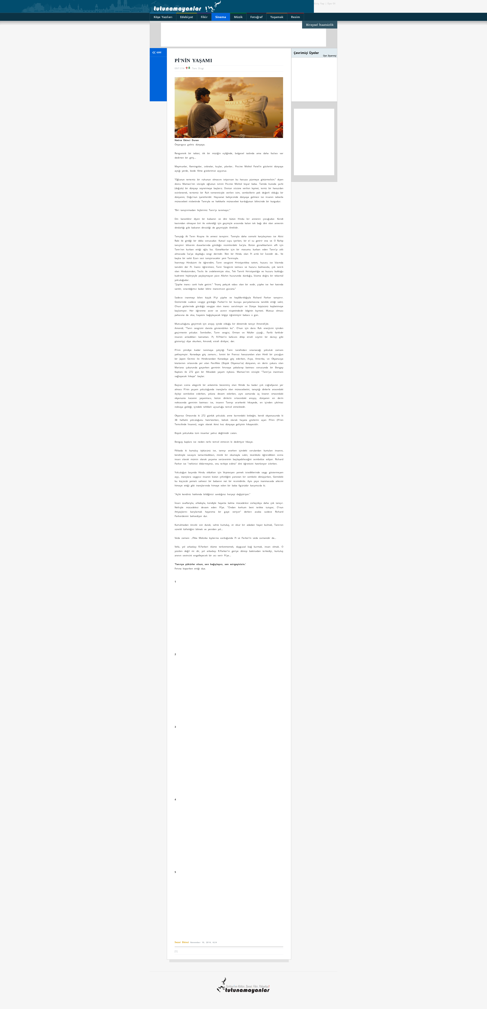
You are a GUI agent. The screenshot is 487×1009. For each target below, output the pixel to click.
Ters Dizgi (198, 68)
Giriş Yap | (320, 3)
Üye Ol (331, 3)
